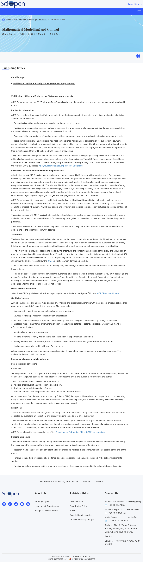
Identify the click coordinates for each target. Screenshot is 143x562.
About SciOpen (42, 501)
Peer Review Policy (78, 506)
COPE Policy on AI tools (108, 293)
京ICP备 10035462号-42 (57, 559)
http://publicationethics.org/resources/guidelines (61, 166)
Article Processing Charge (82, 519)
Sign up (138, 4)
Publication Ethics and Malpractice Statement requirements (44, 83)
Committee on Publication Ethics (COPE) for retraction (80, 432)
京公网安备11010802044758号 (84, 559)
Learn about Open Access (47, 506)
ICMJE (51, 261)
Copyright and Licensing (81, 515)
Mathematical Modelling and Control (30, 29)
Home (8, 19)
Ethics (72, 510)
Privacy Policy (76, 501)
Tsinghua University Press (46, 510)
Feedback (109, 536)
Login (130, 4)
